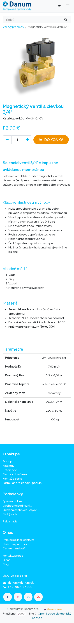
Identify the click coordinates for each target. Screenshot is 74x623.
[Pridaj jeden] (27, 139)
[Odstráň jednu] (7, 139)
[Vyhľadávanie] (65, 19)
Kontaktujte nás (13, 556)
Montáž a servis (12, 479)
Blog (6, 564)
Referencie (10, 470)
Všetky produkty (13, 27)
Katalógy (8, 466)
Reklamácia (10, 521)
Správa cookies (12, 501)
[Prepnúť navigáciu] (67, 6)
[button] (51, 139)
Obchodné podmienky (17, 506)
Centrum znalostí (14, 548)
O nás (6, 560)
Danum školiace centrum (18, 540)
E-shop (7, 461)
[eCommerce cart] (59, 6)
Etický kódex (11, 514)
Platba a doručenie (15, 474)
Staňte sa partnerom (16, 544)
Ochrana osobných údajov (19, 510)
